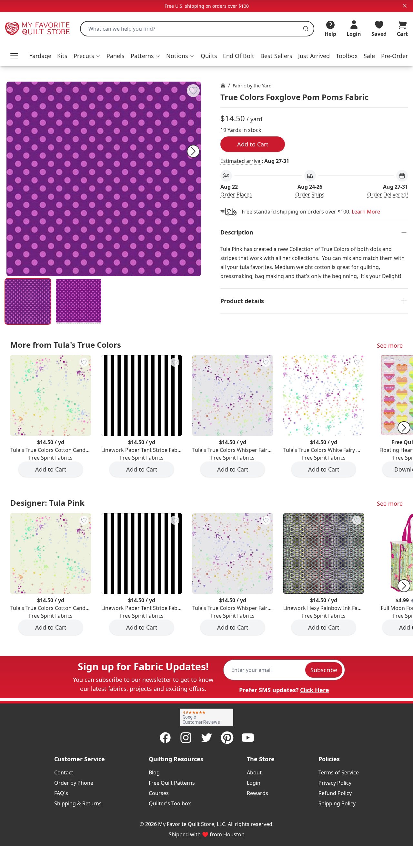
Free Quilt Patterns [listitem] (172, 782)
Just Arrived (314, 56)
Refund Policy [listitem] (335, 793)
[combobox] (197, 28)
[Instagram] (185, 737)
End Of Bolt (238, 56)
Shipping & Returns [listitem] (78, 803)
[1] (78, 301)
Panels (115, 56)
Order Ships (310, 194)
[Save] (193, 90)
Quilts (209, 56)
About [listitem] (254, 772)
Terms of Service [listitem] (338, 772)
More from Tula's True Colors (65, 344)
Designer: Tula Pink (47, 502)
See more (390, 345)
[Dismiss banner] (404, 6)
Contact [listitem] (63, 772)
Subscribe (323, 670)
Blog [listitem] (154, 772)
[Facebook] (165, 737)
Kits (62, 56)
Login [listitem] (253, 782)
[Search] (305, 28)
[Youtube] (247, 737)
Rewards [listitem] (257, 793)
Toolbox (347, 56)
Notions (177, 56)
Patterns (142, 56)
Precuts (84, 56)
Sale (369, 56)
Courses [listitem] (159, 793)
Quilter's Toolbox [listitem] (170, 803)
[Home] (223, 85)
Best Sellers (276, 56)
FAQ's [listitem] (61, 793)
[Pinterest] (227, 737)
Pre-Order (394, 56)
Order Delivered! (387, 194)
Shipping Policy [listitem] (337, 803)
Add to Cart (252, 144)
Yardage (40, 56)
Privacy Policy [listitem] (334, 782)
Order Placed (236, 194)
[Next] (193, 151)
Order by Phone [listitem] (73, 782)
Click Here (314, 690)
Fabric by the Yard (252, 86)
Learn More (366, 211)
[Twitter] (206, 737)
